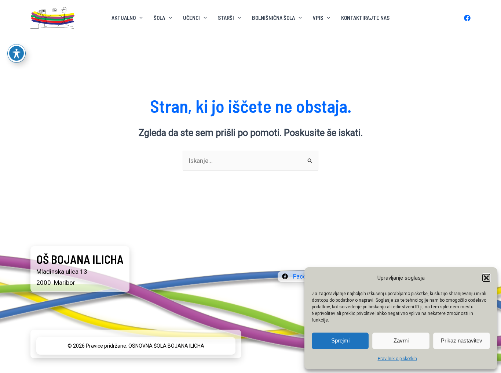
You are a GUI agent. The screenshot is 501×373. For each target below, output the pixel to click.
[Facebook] (467, 18)
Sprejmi (340, 340)
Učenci (191, 17)
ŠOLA (159, 17)
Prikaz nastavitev (461, 340)
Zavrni (401, 340)
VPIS (318, 17)
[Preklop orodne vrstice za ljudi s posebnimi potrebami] (16, 53)
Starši (226, 17)
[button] (486, 277)
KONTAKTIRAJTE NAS (365, 17)
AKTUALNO (123, 17)
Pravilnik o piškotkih (397, 358)
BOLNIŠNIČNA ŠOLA (273, 17)
